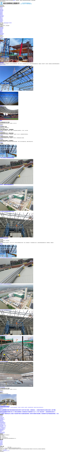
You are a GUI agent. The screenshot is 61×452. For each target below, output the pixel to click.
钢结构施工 (2, 62)
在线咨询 (1, 125)
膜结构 (14, 0)
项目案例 (1, 19)
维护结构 (1, 32)
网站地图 (1, 444)
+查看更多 (1, 37)
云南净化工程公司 (2, 423)
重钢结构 (1, 13)
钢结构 (11, 22)
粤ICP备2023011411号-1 (6, 450)
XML (0, 445)
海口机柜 (1, 416)
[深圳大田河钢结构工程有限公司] (16, 4)
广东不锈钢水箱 (2, 427)
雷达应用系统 (2, 421)
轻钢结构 (1, 12)
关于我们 (1, 441)
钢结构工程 (7, 22)
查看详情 (1, 64)
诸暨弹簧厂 (1, 420)
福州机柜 (1, 415)
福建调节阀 (1, 430)
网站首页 (1, 7)
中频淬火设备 (2, 417)
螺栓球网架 (1, 9)
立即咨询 (4, 64)
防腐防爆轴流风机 (2, 422)
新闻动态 (1, 18)
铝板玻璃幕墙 (2, 33)
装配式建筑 (1, 16)
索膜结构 (1, 14)
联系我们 (1, 443)
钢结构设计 (1, 20)
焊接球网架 (1, 10)
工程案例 (1, 244)
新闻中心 (1, 17)
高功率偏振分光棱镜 (3, 425)
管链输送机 (1, 418)
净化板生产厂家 (2, 424)
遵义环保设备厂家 (2, 428)
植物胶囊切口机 (2, 429)
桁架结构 (1, 11)
